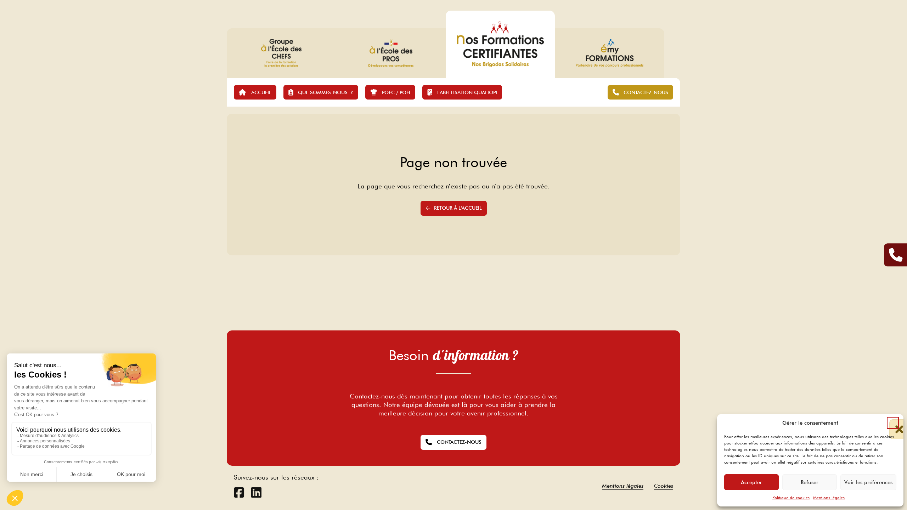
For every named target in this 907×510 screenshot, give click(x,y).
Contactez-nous (459, 442)
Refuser (809, 482)
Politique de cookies (791, 497)
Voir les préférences (868, 482)
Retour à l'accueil (458, 208)
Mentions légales (829, 497)
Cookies (663, 485)
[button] (892, 422)
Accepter (751, 482)
